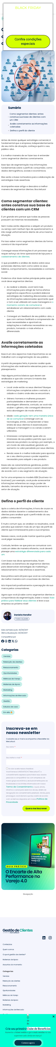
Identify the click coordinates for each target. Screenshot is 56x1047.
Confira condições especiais (28, 41)
